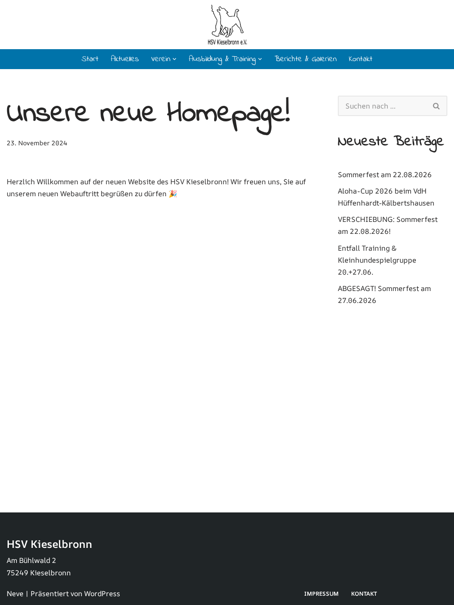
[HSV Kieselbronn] (227, 25)
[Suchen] (436, 106)
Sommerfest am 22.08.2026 (385, 174)
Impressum (321, 593)
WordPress (102, 593)
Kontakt (360, 59)
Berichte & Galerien (305, 59)
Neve (15, 593)
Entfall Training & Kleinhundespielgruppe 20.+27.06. (377, 260)
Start (90, 59)
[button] (174, 59)
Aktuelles (125, 59)
